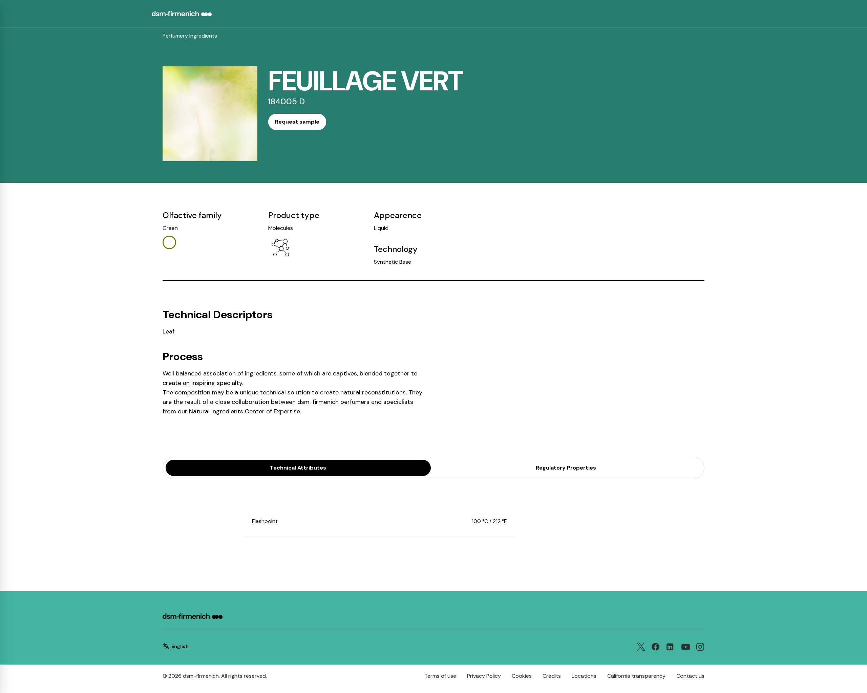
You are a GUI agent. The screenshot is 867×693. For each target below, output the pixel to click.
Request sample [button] (297, 121)
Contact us (690, 675)
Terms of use (440, 675)
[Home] (182, 13)
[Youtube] (685, 648)
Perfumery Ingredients (190, 36)
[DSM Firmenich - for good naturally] (193, 617)
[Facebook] (655, 648)
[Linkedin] (670, 648)
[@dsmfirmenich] (700, 648)
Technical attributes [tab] (298, 467)
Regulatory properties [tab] (566, 467)
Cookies (522, 675)
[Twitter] (641, 648)
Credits (552, 675)
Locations (584, 675)
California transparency (636, 675)
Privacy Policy (484, 675)
